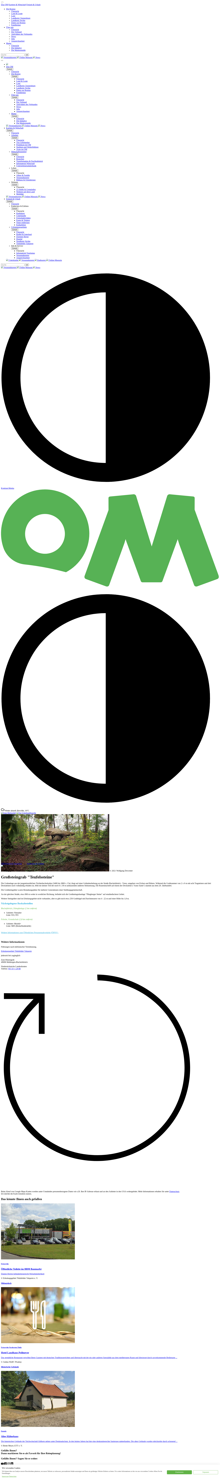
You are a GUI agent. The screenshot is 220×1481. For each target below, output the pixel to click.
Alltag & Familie (23, 175)
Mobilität (20, 194)
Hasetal (19, 239)
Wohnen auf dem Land (25, 192)
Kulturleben (21, 225)
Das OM (4, 5)
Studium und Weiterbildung (27, 147)
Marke (8, 43)
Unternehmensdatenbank (26, 166)
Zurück (9, 69)
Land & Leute (17, 13)
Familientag (16, 25)
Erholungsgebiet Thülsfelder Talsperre (16, 951)
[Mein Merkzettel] (8, 813)
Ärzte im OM (21, 149)
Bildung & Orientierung (26, 180)
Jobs (13, 39)
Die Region (10, 9)
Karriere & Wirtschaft (17, 5)
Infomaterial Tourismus (25, 253)
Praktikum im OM (23, 145)
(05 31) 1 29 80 (14, 969)
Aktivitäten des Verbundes (21, 34)
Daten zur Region (18, 23)
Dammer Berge (22, 237)
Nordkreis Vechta (23, 241)
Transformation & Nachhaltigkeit (29, 161)
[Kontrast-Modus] (110, 807)
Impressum (5, 1476)
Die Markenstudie (18, 50)
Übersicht (15, 11)
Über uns (9, 27)
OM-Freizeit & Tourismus (11, 864)
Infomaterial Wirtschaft (25, 163)
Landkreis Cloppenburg (20, 18)
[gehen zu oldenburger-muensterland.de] (7, 64)
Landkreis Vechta (18, 20)
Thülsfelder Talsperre (24, 243)
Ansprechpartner (18, 41)
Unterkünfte (21, 216)
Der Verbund (16, 32)
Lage (13, 16)
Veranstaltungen (10, 57)
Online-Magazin (31, 197)
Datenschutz (174, 1191)
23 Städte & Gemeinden (26, 189)
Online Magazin (26, 57)
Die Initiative (16, 48)
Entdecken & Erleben (35, 864)
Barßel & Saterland (24, 234)
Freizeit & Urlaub (33, 5)
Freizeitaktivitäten (23, 218)
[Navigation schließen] (2, 60)
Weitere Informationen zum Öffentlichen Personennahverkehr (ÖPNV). (29, 932)
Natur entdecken (23, 222)
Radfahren (20, 213)
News (13, 36)
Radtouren (41, 260)
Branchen (20, 159)
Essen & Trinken (23, 220)
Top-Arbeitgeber (23, 142)
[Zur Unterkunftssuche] (26, 813)
